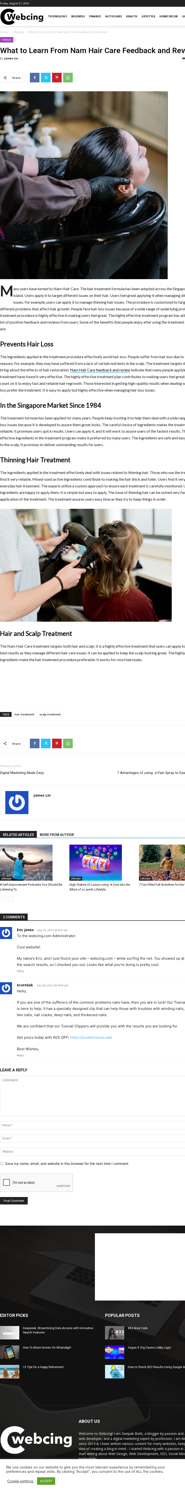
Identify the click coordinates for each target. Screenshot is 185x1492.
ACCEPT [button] (46, 1481)
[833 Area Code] (114, 1332)
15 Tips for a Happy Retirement (43, 1367)
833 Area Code (138, 1328)
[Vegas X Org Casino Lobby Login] (114, 1352)
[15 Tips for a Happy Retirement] (9, 1371)
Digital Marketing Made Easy (22, 773)
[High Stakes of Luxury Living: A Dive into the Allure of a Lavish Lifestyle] (101, 863)
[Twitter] (46, 77)
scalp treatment (50, 714)
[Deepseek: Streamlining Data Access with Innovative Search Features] (9, 1332)
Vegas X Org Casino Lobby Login (149, 1347)
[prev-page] (3, 899)
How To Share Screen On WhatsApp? (47, 1347)
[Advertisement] (101, 676)
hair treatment (24, 714)
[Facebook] (35, 77)
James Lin (11, 58)
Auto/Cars (113, 16)
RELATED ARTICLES (18, 835)
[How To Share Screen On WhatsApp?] (9, 1352)
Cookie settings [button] (20, 1481)
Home (4, 32)
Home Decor (168, 16)
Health (131, 16)
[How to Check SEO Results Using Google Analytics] (114, 1371)
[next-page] (11, 899)
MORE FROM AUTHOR (57, 835)
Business (78, 16)
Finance (95, 16)
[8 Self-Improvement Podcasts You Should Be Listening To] (32, 863)
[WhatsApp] (68, 77)
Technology (57, 16)
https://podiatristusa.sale (91, 1037)
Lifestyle (148, 16)
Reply (20, 971)
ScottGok (25, 985)
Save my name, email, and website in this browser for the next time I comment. (67, 1163)
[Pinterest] (57, 77)
